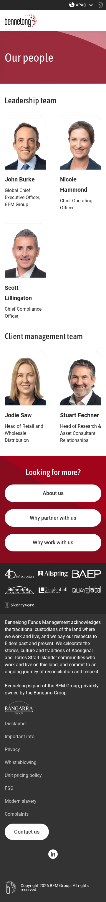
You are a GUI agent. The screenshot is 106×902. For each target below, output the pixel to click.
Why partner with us (53, 518)
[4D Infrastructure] (19, 573)
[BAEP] (86, 574)
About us (53, 493)
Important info (19, 736)
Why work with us (53, 542)
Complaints (17, 814)
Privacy (12, 749)
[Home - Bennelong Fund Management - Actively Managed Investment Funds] (100, 5)
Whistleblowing (21, 762)
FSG (9, 788)
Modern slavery (21, 801)
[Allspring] (53, 574)
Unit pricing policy (23, 775)
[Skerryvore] (19, 605)
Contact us (26, 832)
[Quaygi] (86, 590)
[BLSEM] (19, 590)
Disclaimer (16, 723)
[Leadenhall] (53, 590)
